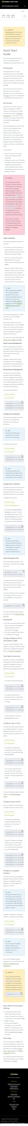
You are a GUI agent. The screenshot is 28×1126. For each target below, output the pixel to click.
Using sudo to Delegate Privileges (12, 340)
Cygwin (7, 95)
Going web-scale (14, 1104)
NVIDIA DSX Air (14, 1088)
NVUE (15, 1061)
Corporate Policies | (21, 1123)
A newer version (10, 32)
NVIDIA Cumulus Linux (14, 1084)
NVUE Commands (10, 394)
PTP (18, 634)
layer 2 (9, 1051)
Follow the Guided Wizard (12, 505)
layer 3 (13, 1051)
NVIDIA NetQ (14, 1086)
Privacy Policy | (4, 1121)
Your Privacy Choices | (13, 1121)
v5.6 (22, 11)
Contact (11, 1125)
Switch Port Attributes (15, 651)
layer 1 (5, 1051)
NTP (17, 630)
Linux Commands (9, 398)
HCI (14, 1098)
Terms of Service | (5, 1123)
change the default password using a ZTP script (14, 305)
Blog (14, 1108)
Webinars (14, 1106)
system (20, 1048)
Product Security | (5, 1125)
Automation (14, 1094)
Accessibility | (13, 1123)
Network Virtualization (14, 1096)
